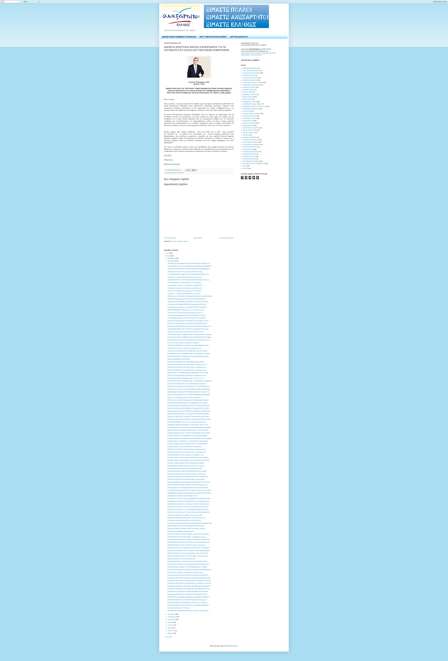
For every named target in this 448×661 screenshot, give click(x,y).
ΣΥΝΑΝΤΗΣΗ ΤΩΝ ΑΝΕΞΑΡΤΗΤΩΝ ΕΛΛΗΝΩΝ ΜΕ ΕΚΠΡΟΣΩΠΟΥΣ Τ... (190, 570)
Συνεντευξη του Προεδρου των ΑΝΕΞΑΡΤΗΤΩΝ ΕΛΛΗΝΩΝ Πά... (187, 307)
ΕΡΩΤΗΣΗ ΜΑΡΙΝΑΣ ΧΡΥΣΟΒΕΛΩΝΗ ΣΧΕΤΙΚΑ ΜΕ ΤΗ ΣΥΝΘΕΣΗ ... (189, 548)
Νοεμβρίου (171, 261)
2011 (168, 637)
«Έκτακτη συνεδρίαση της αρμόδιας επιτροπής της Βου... (185, 515)
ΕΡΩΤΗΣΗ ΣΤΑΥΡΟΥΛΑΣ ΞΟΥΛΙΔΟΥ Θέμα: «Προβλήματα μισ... (187, 452)
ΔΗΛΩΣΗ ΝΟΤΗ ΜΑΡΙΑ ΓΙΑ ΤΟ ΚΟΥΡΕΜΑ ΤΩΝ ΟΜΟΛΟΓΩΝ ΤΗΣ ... (188, 509)
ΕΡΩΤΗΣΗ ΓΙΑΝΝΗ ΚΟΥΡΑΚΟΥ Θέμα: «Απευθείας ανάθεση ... (186, 528)
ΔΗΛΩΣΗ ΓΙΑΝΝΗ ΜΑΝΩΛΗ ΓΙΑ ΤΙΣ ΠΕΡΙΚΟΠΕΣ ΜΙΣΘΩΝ (185, 463)
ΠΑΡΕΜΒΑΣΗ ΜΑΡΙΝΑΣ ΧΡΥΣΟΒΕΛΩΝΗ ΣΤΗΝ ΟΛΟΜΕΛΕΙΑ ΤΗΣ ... (189, 501)
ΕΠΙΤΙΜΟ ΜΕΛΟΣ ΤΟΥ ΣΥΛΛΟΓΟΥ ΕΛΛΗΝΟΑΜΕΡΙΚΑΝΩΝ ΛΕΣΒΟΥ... (189, 427)
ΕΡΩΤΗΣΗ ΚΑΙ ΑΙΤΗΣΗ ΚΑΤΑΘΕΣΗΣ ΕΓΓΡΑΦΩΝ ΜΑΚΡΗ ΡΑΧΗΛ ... (188, 400)
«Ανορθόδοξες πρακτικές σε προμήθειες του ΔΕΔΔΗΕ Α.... (185, 285)
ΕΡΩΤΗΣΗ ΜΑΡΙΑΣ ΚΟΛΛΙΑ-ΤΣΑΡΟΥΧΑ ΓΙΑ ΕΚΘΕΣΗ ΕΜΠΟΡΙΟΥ (188, 605)
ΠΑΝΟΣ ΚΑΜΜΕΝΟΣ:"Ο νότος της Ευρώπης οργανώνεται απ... (187, 422)
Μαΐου (170, 628)
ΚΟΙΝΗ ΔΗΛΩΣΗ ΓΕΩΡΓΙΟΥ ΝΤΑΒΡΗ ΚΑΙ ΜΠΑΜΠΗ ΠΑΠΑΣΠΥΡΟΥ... (189, 411)
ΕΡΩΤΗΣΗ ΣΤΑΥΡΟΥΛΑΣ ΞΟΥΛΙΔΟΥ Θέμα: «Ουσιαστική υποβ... (187, 370)
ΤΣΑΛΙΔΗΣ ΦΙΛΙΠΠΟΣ (249, 154)
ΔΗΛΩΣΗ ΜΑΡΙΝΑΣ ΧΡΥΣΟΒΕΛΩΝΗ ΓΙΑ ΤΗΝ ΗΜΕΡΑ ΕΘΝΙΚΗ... (187, 436)
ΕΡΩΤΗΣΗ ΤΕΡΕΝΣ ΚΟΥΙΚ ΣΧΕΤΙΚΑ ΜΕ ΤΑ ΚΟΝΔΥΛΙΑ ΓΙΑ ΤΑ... (187, 375)
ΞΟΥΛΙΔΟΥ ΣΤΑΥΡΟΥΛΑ (250, 140)
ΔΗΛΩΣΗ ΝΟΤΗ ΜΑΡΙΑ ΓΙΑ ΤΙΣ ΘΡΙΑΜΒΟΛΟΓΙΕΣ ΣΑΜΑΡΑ (185, 362)
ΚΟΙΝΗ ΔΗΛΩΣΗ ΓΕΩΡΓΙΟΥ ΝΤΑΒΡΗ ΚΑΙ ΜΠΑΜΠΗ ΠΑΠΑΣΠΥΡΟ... (189, 539)
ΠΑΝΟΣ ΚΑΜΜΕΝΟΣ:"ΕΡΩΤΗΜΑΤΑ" (178, 359)
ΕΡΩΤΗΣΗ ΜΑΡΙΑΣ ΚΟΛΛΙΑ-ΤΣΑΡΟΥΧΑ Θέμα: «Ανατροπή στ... (187, 474)
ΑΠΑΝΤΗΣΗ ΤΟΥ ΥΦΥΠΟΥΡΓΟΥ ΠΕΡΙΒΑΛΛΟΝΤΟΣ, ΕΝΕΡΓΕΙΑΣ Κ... (189, 389)
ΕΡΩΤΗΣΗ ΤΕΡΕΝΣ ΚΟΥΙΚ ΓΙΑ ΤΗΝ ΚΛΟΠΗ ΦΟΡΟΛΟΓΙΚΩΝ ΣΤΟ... (188, 512)
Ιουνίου (170, 625)
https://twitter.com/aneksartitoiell (252, 55)
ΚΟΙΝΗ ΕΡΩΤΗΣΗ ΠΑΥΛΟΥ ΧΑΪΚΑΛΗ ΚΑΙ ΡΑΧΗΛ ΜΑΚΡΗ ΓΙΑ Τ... (187, 485)
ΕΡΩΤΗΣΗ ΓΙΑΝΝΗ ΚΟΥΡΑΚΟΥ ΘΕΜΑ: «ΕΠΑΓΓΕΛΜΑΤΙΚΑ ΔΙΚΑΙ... (188, 534)
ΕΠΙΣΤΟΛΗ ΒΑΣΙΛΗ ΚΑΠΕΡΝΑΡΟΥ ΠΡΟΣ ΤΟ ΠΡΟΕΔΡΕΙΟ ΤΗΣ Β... (188, 405)
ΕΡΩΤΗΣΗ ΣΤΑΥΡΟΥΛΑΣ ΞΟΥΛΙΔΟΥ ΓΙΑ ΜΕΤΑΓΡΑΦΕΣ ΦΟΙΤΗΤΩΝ (188, 578)
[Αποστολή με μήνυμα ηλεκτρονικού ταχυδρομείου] (186, 170)
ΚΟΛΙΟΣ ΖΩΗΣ (247, 111)
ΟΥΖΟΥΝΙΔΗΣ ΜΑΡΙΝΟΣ (250, 142)
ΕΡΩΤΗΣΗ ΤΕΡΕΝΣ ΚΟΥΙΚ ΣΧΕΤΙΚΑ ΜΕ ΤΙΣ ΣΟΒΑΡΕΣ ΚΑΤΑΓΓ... (187, 323)
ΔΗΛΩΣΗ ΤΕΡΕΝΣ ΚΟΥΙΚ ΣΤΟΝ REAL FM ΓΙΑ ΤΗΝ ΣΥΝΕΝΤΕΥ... (187, 444)
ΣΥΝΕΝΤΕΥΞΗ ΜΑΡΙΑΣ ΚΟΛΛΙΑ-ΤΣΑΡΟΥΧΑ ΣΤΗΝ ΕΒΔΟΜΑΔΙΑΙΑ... (188, 550)
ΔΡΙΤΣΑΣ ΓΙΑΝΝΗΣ (249, 90)
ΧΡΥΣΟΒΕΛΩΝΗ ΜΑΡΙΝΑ (251, 161)
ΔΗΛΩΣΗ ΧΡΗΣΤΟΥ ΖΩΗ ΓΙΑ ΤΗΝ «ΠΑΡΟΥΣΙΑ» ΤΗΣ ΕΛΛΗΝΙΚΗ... (188, 457)
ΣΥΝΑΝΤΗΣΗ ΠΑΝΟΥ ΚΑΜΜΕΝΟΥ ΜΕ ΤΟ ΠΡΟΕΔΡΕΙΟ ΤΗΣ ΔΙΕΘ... (189, 353)
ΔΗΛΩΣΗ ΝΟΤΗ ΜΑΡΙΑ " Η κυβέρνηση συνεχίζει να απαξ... (185, 572)
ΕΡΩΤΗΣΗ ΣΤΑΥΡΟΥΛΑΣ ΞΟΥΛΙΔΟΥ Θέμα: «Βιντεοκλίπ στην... (187, 449)
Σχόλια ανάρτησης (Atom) (180, 241)
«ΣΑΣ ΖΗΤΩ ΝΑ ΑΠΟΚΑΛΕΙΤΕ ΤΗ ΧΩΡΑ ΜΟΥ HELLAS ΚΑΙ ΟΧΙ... (187, 351)
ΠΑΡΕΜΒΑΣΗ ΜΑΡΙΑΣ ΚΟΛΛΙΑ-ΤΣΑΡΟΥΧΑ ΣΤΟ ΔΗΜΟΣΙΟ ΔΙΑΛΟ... (188, 542)
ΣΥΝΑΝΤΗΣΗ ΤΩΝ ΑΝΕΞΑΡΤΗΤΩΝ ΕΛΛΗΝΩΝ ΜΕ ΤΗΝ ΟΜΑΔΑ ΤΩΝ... (190, 523)
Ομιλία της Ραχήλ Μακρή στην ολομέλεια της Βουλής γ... (184, 397)
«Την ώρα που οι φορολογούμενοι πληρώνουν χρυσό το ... (185, 313)
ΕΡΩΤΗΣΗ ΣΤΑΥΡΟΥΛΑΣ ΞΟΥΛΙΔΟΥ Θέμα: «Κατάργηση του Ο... (187, 364)
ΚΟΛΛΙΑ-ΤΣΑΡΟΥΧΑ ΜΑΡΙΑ (251, 113)
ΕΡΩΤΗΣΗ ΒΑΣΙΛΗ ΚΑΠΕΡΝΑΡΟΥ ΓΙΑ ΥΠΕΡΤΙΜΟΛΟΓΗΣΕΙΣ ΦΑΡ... (188, 460)
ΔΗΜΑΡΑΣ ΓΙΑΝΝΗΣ (249, 87)
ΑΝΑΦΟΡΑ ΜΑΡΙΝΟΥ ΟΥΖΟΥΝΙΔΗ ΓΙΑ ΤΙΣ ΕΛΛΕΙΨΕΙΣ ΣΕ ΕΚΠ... (187, 561)
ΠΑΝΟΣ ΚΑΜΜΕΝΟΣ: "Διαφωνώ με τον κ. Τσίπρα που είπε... (186, 310)
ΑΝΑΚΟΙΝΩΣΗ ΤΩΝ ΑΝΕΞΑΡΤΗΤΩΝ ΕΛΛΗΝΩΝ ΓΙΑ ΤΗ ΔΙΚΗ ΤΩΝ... (188, 392)
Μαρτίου (170, 633)
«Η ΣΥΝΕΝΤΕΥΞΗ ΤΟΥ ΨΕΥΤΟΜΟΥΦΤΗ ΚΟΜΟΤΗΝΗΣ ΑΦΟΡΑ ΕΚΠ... (189, 266)
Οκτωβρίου (171, 614)
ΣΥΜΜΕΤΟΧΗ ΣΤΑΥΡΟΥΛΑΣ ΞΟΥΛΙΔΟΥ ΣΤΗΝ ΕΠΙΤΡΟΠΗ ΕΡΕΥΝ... (189, 504)
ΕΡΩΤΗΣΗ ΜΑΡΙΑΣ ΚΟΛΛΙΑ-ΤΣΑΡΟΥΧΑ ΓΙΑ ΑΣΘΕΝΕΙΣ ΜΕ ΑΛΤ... (187, 594)
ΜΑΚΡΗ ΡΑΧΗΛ (248, 121)
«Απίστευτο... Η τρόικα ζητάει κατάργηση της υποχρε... (184, 293)
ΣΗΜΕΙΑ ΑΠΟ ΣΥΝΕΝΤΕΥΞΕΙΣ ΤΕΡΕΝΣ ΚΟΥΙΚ (182, 496)
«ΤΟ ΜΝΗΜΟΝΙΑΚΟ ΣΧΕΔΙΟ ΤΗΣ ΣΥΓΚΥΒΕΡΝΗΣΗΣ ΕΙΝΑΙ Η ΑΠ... (188, 274)
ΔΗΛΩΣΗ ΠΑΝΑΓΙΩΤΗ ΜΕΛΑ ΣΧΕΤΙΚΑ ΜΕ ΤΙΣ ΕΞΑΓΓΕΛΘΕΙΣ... (187, 471)
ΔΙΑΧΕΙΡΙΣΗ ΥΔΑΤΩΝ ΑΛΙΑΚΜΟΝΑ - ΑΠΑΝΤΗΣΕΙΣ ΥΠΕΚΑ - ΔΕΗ (187, 425)
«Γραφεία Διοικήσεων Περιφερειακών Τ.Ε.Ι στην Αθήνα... (184, 282)
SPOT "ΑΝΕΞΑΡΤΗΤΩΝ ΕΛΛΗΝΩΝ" (213, 37)
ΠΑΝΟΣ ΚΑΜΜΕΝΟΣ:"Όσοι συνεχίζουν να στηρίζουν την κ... (186, 455)
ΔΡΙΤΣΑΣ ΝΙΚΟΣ (248, 92)
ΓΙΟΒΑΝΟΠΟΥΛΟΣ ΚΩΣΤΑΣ (251, 85)
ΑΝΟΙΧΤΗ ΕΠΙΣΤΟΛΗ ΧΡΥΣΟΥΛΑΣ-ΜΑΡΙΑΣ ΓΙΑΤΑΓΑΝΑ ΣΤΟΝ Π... (188, 553)
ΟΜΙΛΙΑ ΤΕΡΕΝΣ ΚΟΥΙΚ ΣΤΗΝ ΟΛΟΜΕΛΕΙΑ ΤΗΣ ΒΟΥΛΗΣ (185, 526)
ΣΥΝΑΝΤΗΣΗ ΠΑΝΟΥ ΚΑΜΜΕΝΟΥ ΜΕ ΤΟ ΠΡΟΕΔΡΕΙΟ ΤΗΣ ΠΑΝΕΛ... (189, 337)
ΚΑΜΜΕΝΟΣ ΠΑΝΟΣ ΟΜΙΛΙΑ (252, 104)
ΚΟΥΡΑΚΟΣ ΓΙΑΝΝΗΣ (250, 118)
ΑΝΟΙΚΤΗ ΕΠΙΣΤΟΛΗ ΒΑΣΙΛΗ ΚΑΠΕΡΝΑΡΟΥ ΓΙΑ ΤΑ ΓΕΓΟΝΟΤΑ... (188, 430)
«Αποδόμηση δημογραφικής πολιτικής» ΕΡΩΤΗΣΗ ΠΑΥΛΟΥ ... (187, 315)
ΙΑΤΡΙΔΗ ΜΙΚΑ (247, 99)
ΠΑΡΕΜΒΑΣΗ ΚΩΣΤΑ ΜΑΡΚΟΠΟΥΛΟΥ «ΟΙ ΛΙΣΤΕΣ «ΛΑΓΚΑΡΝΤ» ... (188, 611)
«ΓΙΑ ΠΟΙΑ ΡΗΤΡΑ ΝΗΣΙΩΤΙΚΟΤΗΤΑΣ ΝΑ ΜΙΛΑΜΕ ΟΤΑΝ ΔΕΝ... (187, 304)
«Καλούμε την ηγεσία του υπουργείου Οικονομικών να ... (185, 348)
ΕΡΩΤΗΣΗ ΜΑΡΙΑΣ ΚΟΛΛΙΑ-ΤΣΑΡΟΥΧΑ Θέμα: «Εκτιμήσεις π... (187, 545)
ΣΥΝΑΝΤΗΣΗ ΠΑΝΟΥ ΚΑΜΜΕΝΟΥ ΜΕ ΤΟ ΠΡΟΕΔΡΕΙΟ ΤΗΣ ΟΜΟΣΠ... (190, 381)
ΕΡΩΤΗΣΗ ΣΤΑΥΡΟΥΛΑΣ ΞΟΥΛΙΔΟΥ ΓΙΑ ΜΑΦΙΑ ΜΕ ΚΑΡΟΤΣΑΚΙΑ (188, 416)
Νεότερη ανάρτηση (170, 238)
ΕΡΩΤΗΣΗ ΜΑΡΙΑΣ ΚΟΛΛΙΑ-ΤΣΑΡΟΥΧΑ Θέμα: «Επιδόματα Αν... (187, 600)
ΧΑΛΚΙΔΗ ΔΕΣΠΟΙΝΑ (249, 159)
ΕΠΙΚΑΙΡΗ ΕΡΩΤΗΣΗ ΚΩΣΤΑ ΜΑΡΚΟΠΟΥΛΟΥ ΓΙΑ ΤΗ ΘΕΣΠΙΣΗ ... (188, 477)
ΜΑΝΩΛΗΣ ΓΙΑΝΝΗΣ (249, 123)
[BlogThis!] (188, 170)
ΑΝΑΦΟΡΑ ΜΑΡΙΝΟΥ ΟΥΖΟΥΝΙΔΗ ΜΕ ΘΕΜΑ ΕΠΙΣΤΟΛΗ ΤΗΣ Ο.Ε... (188, 280)
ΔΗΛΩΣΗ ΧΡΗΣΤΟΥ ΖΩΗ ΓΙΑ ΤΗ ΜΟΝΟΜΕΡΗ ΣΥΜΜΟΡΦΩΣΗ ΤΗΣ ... (189, 498)
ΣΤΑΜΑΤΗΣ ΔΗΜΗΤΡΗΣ (250, 147)
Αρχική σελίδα (198, 238)
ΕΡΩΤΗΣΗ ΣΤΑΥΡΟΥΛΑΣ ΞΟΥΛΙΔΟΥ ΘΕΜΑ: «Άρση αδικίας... (186, 479)
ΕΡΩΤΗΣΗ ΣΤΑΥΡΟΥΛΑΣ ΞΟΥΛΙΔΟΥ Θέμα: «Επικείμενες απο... (187, 367)
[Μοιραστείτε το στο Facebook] (193, 170)
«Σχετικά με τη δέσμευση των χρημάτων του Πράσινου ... (185, 291)
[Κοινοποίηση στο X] (191, 170)
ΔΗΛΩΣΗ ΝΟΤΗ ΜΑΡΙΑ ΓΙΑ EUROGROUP (180, 531)
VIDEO (245, 168)
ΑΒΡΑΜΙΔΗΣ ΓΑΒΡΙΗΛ (250, 68)
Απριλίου (171, 630)
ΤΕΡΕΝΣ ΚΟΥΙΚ (248, 149)
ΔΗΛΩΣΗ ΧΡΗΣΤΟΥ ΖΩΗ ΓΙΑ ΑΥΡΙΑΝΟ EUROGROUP (184, 447)
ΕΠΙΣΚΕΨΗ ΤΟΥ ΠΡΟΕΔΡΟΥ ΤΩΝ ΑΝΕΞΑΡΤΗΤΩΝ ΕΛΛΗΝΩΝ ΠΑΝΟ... (190, 296)
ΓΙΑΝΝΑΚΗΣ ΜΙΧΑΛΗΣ (250, 80)
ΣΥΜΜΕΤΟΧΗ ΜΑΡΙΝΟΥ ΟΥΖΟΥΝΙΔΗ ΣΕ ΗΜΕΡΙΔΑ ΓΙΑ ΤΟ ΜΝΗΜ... (189, 586)
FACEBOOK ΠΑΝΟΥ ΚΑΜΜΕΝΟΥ (253, 163)
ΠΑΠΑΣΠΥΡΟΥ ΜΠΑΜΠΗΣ (251, 144)
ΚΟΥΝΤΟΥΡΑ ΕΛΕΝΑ (249, 116)
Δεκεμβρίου (171, 258)
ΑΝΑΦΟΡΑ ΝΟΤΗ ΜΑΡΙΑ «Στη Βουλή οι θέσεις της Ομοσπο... (186, 466)
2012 (168, 256)
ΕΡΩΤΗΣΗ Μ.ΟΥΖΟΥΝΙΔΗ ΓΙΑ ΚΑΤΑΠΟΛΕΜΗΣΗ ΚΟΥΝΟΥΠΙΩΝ (187, 591)
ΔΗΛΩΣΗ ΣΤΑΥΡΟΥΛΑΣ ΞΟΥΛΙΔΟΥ (178, 608)
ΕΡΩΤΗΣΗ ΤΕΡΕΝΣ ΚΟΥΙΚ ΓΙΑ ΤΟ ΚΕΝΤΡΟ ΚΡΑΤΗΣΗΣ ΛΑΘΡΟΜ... (188, 414)
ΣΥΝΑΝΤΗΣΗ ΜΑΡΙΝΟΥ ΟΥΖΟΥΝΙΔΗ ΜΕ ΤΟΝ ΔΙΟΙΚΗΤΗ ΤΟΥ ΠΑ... (188, 589)
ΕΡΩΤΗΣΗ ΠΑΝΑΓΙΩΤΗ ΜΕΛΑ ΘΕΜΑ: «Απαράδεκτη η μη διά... (187, 537)
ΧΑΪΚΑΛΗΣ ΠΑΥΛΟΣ (249, 156)
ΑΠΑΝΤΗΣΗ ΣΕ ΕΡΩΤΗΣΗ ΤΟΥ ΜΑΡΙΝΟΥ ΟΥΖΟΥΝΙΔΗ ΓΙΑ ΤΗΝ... (188, 321)
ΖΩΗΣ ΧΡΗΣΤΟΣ (248, 97)
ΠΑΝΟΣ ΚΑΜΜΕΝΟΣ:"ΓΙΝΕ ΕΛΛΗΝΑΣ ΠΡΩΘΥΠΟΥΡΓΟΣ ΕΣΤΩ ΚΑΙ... (189, 482)
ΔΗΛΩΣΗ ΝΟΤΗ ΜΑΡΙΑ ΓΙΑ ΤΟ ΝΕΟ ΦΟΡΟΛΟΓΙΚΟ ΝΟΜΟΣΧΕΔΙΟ (188, 269)
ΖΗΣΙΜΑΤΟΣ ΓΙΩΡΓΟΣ (250, 94)
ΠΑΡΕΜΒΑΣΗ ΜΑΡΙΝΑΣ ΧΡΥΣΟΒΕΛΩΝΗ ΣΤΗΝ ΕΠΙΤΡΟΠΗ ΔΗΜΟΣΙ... (189, 493)
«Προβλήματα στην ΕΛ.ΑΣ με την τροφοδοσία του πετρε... (185, 272)
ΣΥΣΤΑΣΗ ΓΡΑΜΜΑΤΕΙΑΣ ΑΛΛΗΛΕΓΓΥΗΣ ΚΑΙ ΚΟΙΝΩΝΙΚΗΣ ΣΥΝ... (188, 345)
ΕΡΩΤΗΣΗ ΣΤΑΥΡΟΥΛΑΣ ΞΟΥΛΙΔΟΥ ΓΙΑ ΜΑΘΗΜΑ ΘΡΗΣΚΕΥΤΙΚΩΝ (189, 419)
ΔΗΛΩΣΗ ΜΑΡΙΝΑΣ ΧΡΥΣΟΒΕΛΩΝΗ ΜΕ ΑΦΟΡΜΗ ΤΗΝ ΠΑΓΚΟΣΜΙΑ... (189, 438)
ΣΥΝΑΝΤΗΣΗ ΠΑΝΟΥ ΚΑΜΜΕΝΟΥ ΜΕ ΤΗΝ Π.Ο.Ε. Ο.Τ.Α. (185, 378)
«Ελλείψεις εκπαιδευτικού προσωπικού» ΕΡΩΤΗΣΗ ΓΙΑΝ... (185, 332)
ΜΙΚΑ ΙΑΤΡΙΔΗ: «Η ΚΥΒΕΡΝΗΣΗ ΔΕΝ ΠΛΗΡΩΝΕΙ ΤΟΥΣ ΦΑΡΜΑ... (188, 373)
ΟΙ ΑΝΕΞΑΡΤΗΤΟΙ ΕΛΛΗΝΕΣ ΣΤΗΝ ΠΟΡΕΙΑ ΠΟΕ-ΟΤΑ (184, 468)
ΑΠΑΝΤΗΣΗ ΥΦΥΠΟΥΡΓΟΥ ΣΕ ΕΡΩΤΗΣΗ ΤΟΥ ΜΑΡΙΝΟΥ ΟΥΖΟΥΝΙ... (189, 581)
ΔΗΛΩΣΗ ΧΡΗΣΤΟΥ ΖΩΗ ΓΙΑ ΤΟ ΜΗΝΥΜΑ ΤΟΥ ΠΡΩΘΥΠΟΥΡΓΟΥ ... (189, 340)
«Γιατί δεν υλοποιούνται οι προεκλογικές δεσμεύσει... (183, 343)
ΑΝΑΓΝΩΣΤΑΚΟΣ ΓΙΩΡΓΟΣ (251, 71)
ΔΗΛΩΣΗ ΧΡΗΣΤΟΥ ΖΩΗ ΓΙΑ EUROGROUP (181, 559)
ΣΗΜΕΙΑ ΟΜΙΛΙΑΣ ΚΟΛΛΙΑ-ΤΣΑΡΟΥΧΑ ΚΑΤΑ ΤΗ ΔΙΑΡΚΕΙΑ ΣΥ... (187, 299)
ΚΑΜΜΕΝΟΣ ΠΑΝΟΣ (249, 102)
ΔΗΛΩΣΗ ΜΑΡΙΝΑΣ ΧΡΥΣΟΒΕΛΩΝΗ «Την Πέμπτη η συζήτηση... (187, 602)
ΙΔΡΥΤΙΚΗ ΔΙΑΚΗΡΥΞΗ (239, 37)
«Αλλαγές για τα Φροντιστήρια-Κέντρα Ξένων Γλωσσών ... (185, 277)
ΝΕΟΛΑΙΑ (246, 135)
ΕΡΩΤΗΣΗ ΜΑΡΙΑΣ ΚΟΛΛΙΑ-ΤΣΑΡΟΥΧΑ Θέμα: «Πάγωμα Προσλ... (188, 556)
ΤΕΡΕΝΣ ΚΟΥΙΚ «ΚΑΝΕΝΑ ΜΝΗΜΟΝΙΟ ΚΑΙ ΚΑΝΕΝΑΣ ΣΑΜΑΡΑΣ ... (188, 597)
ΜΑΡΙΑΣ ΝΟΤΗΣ (248, 125)
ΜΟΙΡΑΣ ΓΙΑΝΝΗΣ (248, 133)
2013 (168, 253)
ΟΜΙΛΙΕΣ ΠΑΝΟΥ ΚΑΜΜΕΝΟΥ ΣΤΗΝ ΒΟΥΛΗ (179, 37)
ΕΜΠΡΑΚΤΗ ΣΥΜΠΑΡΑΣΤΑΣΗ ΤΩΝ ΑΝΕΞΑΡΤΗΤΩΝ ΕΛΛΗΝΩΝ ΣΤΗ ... (189, 326)
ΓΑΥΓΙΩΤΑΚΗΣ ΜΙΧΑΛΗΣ (250, 78)
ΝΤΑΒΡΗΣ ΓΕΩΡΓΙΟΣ (249, 137)
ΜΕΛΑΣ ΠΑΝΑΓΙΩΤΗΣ (250, 130)
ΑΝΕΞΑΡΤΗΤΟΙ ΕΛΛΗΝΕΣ (251, 73)
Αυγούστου (171, 619)
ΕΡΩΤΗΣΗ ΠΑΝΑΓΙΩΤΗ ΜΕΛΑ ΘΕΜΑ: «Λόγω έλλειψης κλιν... (186, 518)
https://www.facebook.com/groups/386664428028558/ (259, 53)
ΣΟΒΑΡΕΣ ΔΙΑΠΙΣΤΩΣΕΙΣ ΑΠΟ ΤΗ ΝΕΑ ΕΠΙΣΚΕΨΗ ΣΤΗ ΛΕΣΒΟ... (187, 403)
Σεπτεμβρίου (172, 617)
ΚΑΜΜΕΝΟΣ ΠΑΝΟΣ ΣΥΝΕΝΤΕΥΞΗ (254, 106)
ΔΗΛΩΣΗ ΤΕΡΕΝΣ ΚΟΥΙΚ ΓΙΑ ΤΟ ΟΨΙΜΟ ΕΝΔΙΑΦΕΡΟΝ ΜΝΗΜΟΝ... (189, 395)
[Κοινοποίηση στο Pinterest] (195, 170)
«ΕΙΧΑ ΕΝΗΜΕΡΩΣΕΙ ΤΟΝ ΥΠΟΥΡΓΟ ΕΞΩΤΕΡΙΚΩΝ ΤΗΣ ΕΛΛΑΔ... (188, 329)
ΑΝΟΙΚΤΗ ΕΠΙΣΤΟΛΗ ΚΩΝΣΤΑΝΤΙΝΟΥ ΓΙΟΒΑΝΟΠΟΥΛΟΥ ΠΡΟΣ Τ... (189, 408)
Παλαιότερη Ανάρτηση (226, 238)
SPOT (244, 166)
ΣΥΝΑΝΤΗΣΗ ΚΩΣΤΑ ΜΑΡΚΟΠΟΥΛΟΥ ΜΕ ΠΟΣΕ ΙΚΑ (184, 520)
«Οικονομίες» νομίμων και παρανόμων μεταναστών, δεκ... (185, 288)
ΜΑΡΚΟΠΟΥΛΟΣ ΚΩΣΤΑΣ (251, 128)
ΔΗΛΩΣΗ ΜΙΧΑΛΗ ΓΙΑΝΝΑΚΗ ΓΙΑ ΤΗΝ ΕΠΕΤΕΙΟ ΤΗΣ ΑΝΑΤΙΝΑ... (188, 441)
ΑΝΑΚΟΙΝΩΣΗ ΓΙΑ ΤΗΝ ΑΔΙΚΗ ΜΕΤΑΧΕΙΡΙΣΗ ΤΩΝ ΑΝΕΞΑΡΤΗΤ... (188, 488)
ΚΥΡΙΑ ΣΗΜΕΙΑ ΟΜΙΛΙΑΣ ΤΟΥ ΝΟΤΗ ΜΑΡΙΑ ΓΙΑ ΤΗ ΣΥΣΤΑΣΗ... (187, 318)
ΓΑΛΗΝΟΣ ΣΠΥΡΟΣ (249, 75)
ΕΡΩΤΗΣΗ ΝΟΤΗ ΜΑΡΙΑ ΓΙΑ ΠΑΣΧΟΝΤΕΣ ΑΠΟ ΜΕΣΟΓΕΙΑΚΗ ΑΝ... (188, 564)
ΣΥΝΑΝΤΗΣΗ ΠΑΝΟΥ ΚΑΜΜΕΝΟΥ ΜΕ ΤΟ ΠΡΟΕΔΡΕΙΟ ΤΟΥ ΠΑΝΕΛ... (189, 334)
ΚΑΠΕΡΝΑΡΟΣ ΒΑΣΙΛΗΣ (177, 172)
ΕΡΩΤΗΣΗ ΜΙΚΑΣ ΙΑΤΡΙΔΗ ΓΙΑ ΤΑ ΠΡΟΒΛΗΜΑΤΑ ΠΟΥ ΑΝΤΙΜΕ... (187, 567)
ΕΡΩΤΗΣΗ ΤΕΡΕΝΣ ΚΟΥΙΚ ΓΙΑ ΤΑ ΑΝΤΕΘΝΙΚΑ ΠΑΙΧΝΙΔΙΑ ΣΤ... (187, 384)
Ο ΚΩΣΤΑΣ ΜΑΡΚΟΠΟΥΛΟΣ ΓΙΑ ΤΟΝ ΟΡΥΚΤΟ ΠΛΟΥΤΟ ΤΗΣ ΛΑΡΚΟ (189, 490)
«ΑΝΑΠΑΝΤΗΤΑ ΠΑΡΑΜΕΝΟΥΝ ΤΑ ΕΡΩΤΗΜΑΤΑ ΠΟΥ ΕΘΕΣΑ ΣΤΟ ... (189, 263)
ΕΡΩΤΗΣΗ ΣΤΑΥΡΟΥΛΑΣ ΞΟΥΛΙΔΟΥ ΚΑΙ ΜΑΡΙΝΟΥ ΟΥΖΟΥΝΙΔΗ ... (188, 507)
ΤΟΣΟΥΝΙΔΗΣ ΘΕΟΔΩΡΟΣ (251, 152)
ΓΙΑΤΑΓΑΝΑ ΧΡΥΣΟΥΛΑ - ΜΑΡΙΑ (253, 82)
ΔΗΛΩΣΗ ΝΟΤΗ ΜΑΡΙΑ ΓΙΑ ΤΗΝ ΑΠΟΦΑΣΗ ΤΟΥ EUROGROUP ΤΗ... (189, 386)
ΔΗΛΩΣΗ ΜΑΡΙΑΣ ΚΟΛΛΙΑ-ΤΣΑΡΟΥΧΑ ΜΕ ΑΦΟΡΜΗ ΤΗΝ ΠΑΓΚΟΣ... (189, 433)
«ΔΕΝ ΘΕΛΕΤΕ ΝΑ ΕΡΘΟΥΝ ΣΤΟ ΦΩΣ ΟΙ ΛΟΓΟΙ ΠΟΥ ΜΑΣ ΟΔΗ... (188, 302)
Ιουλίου (170, 622)
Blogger (235, 646)
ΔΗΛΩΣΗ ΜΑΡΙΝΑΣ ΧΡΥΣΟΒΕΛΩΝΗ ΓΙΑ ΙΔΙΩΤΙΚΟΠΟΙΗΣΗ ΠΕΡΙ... (188, 356)
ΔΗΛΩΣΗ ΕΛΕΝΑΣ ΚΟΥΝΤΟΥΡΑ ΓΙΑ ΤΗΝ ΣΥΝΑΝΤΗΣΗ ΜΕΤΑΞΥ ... (188, 575)
